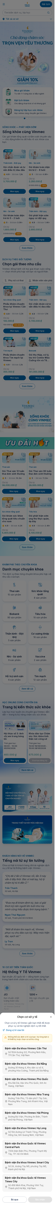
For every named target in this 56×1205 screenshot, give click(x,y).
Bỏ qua (14, 1199)
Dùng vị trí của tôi (15, 1030)
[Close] (51, 1017)
